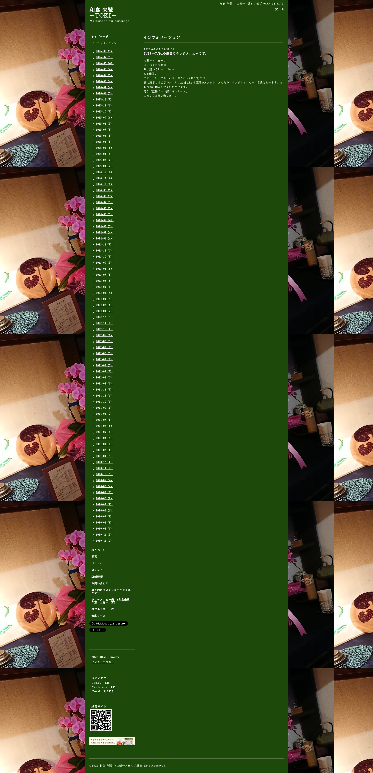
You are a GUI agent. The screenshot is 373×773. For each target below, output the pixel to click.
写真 (94, 556)
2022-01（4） (104, 384)
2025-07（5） (104, 130)
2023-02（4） (104, 305)
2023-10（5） (104, 257)
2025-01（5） (104, 166)
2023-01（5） (104, 311)
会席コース (99, 616)
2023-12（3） (104, 244)
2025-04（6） (104, 148)
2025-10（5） (104, 112)
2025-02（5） (104, 160)
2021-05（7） (104, 432)
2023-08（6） (104, 269)
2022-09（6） (104, 335)
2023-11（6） (104, 251)
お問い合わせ (100, 583)
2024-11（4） (104, 178)
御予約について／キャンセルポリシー (111, 591)
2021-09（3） (104, 408)
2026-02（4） (104, 87)
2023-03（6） (104, 299)
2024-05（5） (104, 214)
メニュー (97, 563)
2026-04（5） (104, 75)
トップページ (100, 36)
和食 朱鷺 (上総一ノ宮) (116, 765)
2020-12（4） (104, 462)
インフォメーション (104, 43)
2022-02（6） (104, 377)
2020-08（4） (104, 486)
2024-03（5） (104, 226)
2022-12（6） (104, 317)
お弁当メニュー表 (103, 609)
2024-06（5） (104, 208)
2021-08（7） (104, 414)
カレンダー (99, 570)
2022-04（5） (104, 365)
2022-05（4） (104, 359)
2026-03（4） (104, 81)
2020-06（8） (104, 498)
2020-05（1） (104, 504)
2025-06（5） (104, 136)
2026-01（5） (104, 93)
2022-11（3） (104, 323)
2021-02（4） (104, 450)
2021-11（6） (104, 396)
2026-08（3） (104, 51)
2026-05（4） (104, 69)
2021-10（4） (104, 402)
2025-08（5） (104, 124)
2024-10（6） (104, 184)
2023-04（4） (104, 293)
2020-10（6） (104, 474)
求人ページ (99, 550)
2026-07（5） (104, 57)
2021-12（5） (104, 390)
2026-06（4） (105, 63)
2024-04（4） (105, 220)
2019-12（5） (104, 535)
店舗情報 (97, 576)
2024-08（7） (104, 196)
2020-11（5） (104, 468)
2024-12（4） (104, 172)
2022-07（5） (104, 347)
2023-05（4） (104, 287)
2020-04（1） (104, 510)
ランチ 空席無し (103, 662)
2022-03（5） (104, 371)
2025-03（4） (104, 154)
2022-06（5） (104, 353)
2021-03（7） (104, 444)
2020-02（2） (104, 523)
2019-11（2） (104, 541)
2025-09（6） (104, 118)
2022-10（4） (104, 329)
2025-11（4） (104, 105)
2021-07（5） (104, 420)
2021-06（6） (104, 426)
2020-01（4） (104, 529)
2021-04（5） (104, 438)
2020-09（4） (104, 480)
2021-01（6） (104, 456)
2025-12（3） (104, 99)
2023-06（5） (104, 281)
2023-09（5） (104, 263)
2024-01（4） (104, 238)
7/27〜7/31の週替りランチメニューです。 (176, 53)
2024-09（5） (104, 190)
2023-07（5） (104, 275)
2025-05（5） (104, 142)
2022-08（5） (104, 341)
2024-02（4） (104, 232)
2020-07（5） (104, 492)
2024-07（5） (104, 202)
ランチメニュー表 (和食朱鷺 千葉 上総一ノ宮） (112, 601)
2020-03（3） (104, 516)
